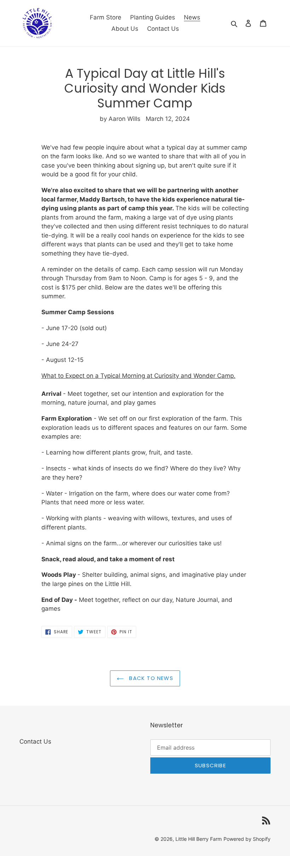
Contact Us (35, 741)
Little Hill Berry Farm (198, 839)
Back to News (150, 678)
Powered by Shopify (247, 839)
